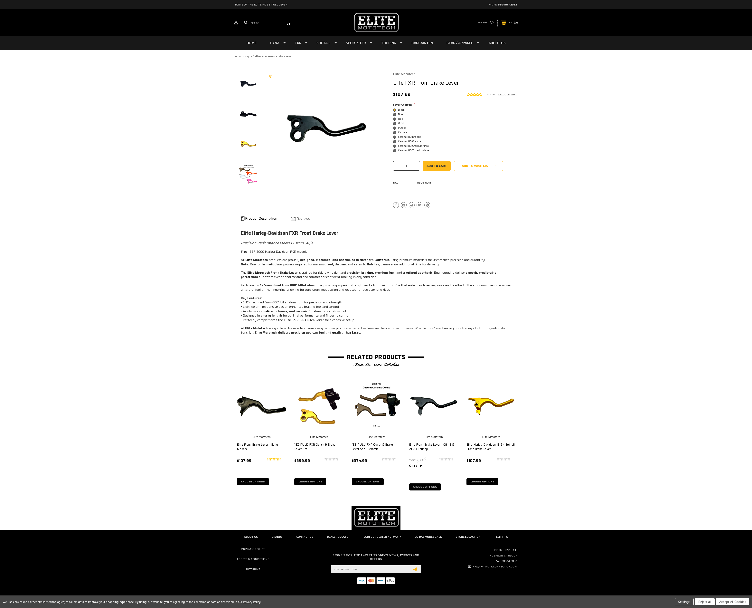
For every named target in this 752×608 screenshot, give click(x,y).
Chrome (402, 132)
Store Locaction (468, 537)
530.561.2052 (508, 561)
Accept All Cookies (732, 602)
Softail (323, 43)
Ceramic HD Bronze (409, 137)
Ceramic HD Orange (409, 141)
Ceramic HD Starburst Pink (413, 146)
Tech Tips (501, 537)
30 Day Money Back (428, 537)
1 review (490, 94)
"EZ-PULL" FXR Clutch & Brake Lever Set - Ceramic (372, 446)
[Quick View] (280, 388)
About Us (497, 43)
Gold (401, 123)
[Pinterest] (427, 205)
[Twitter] (419, 205)
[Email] (404, 205)
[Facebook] (396, 205)
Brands (277, 537)
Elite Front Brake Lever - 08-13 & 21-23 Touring (431, 446)
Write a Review (507, 94)
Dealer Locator (338, 537)
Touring (388, 43)
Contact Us (304, 537)
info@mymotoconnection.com (494, 566)
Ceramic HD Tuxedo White (413, 150)
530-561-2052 (507, 4)
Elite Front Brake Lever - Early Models (257, 446)
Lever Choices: (404, 105)
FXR (298, 43)
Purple (402, 128)
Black (401, 110)
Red (400, 119)
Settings (684, 602)
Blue (400, 114)
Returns (253, 569)
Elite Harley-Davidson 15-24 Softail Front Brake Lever (490, 446)
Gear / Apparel (459, 43)
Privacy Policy (253, 549)
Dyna (274, 43)
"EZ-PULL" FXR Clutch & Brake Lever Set (314, 446)
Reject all (704, 602)
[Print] (412, 205)
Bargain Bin (422, 43)
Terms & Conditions (253, 559)
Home (252, 43)
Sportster (356, 43)
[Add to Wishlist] (280, 398)
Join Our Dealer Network (382, 537)
